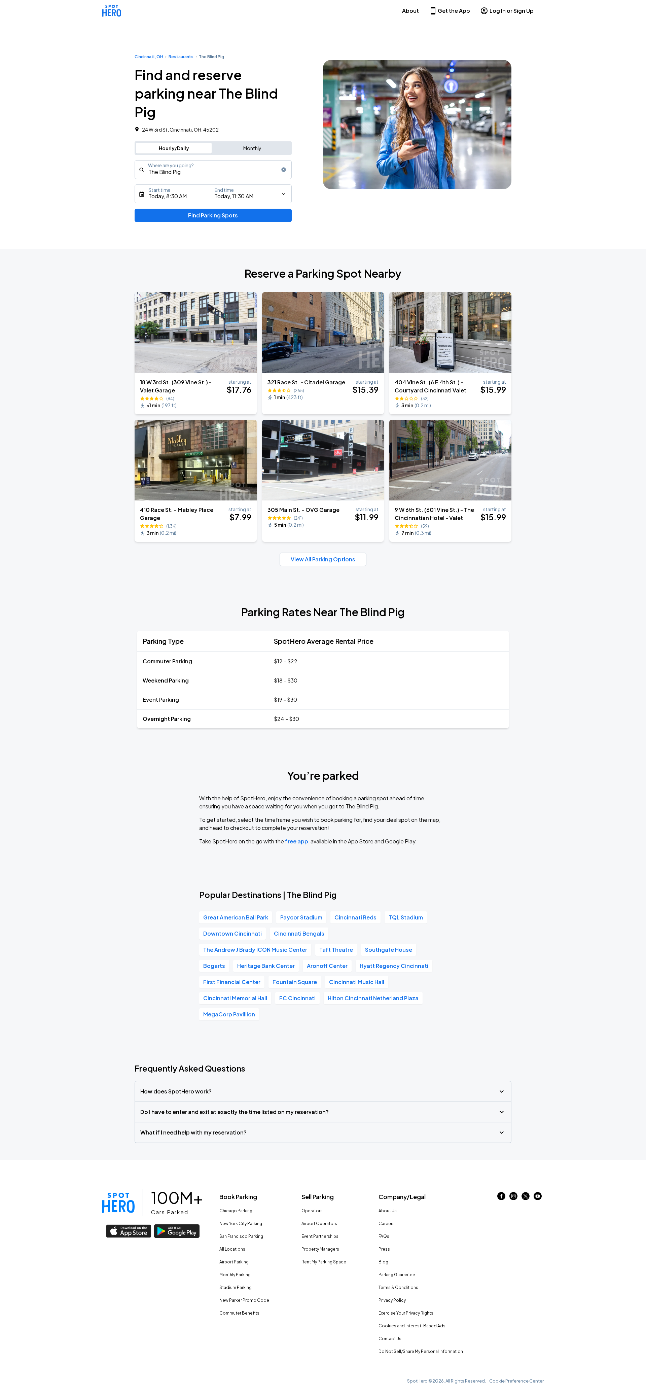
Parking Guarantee (397, 1274)
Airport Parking (234, 1261)
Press (384, 1249)
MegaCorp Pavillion (229, 1014)
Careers (387, 1223)
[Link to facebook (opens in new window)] (501, 1197)
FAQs (384, 1236)
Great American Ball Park (235, 917)
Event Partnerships (319, 1236)
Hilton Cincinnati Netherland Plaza (373, 998)
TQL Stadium (406, 917)
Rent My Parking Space (323, 1261)
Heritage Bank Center (266, 965)
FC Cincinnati (297, 998)
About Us (388, 1210)
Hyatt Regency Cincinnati (394, 965)
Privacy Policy (392, 1300)
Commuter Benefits (239, 1313)
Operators (312, 1210)
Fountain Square (295, 981)
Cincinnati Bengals (299, 933)
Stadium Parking (235, 1287)
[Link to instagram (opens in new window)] (513, 1197)
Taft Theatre (336, 949)
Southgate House (388, 949)
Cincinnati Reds (355, 917)
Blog (383, 1261)
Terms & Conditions (398, 1287)
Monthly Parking (235, 1274)
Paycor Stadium (301, 917)
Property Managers (320, 1249)
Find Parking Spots (213, 215)
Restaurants (181, 56)
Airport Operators (319, 1223)
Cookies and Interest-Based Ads (412, 1325)
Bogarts (214, 965)
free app (296, 841)
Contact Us (390, 1338)
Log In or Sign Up (512, 10)
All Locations (232, 1249)
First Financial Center (231, 981)
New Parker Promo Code (244, 1300)
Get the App (454, 10)
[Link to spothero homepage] (118, 1203)
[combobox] (213, 169)
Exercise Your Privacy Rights (406, 1313)
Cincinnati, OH (149, 56)
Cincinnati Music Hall (356, 981)
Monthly (252, 148)
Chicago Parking (235, 1210)
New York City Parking (240, 1223)
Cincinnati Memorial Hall (235, 998)
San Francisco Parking (241, 1236)
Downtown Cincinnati (232, 933)
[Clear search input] (283, 169)
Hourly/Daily (174, 148)
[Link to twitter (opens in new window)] (526, 1197)
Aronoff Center (327, 965)
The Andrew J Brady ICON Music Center (255, 949)
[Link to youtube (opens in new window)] (538, 1197)
